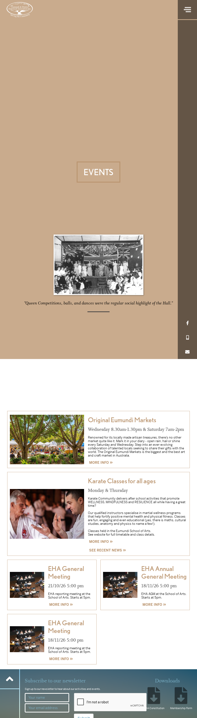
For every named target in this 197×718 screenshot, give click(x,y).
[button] (187, 9)
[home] (19, 9)
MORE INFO (101, 462)
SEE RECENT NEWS (107, 550)
